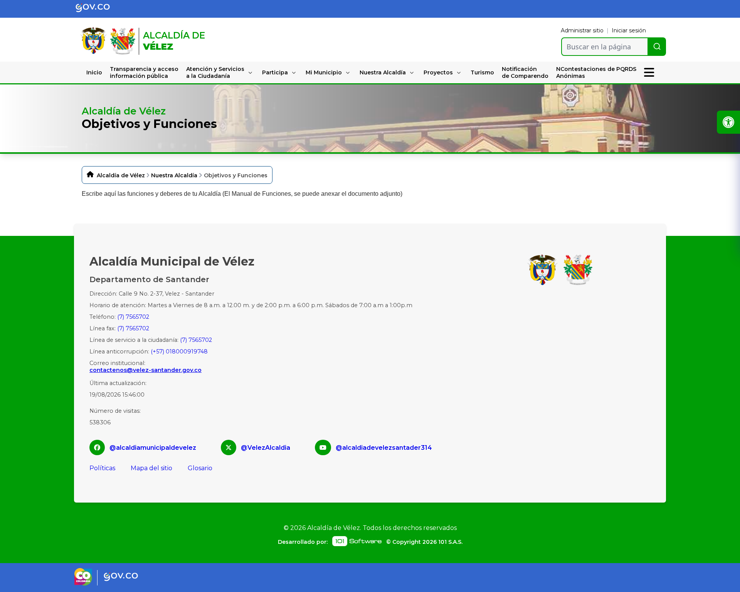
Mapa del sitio (151, 468)
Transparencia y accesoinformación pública (144, 72)
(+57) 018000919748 (179, 351)
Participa (275, 72)
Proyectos (438, 72)
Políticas (102, 468)
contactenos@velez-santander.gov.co (145, 370)
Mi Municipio (324, 72)
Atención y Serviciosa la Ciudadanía (215, 72)
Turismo (482, 72)
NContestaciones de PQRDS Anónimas (596, 72)
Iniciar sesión (629, 30)
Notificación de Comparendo (525, 72)
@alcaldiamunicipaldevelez (152, 447)
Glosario (200, 468)
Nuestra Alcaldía (383, 72)
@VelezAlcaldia (265, 447)
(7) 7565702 (133, 316)
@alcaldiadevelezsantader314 (384, 447)
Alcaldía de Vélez (121, 175)
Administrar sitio (582, 30)
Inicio (94, 72)
